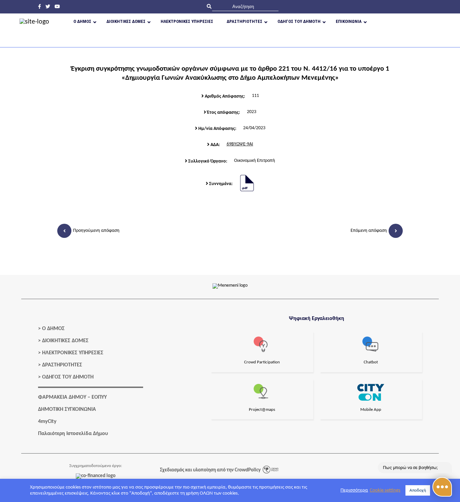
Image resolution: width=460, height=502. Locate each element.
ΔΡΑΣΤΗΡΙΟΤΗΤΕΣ (62, 365)
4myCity (47, 421)
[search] (245, 6)
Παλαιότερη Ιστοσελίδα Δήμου (73, 433)
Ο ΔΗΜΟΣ (53, 328)
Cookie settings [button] (385, 490)
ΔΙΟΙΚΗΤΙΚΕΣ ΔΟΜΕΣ (65, 341)
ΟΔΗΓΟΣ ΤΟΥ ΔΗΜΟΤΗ (68, 377)
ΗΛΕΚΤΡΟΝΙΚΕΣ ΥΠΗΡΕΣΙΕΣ (72, 353)
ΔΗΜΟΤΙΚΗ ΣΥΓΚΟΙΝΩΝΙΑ (67, 409)
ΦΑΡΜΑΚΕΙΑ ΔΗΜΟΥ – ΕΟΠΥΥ (72, 397)
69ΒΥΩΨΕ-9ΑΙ (240, 144)
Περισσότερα (354, 490)
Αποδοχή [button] (417, 490)
